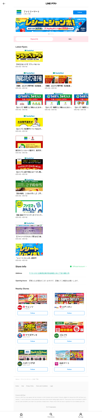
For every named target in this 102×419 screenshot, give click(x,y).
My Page (80, 417)
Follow (79, 12)
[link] (19, 12)
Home (21, 417)
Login (51, 386)
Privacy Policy (30, 386)
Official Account (79, 266)
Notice (17, 386)
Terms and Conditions (42, 386)
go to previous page (4, 3)
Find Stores (51, 417)
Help (22, 386)
